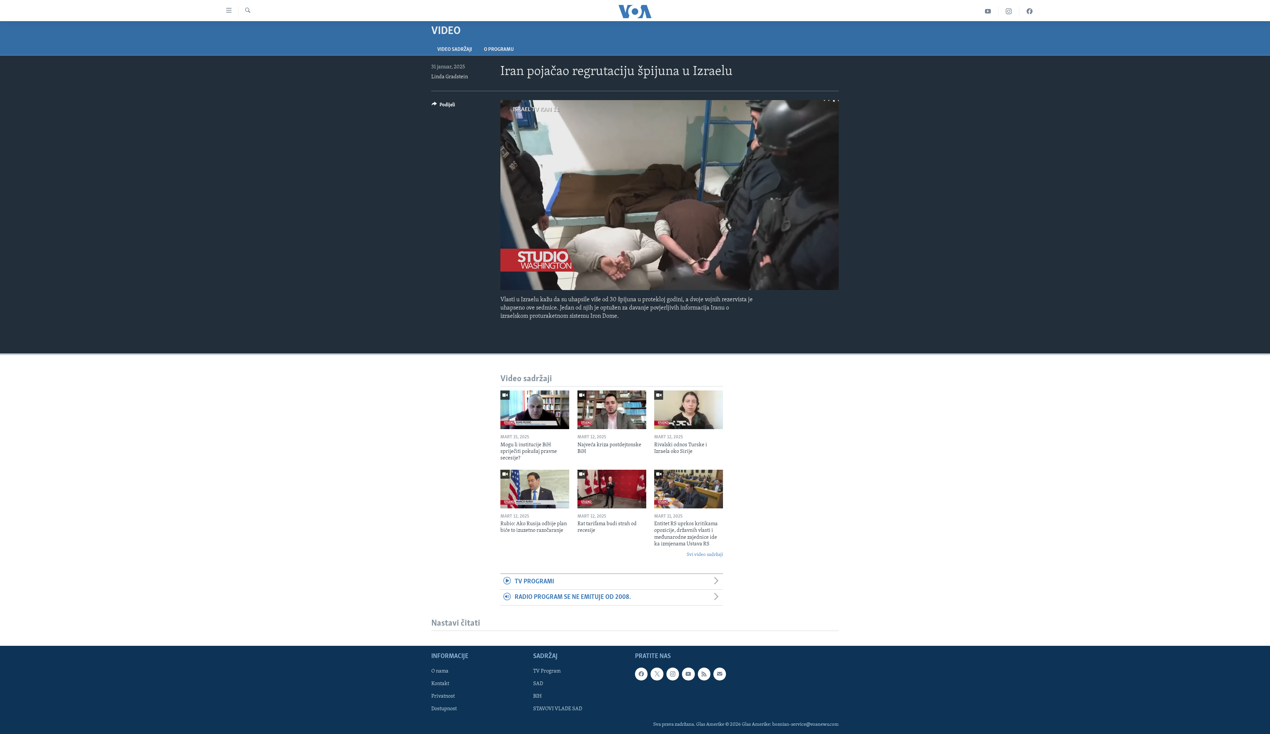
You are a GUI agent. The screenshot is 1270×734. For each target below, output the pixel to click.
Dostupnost (444, 709)
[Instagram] (1008, 11)
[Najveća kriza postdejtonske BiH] (611, 409)
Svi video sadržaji (705, 554)
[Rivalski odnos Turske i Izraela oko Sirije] (688, 409)
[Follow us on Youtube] (688, 674)
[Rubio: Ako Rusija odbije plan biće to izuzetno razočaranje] (534, 489)
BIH (537, 696)
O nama (439, 671)
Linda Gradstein (449, 77)
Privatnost (443, 696)
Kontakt (440, 683)
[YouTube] (988, 11)
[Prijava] (719, 674)
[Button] (443, 106)
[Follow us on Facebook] (641, 674)
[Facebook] (1029, 11)
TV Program (547, 671)
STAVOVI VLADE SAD (557, 709)
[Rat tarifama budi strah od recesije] (611, 489)
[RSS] (704, 674)
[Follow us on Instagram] (672, 674)
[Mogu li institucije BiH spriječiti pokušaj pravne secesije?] (534, 409)
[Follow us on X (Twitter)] (657, 674)
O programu (499, 49)
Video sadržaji (454, 49)
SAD (538, 683)
